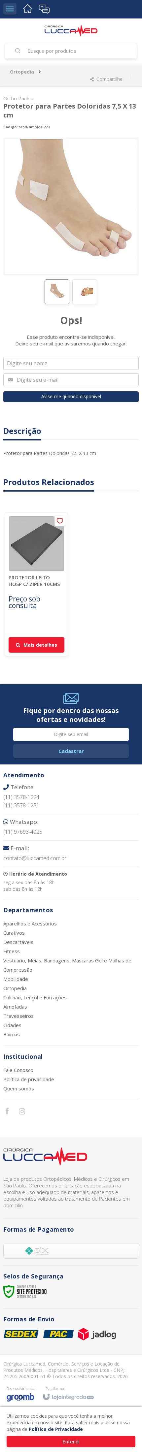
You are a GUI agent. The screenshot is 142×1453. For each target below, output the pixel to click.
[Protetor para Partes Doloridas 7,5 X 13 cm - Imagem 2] (84, 291)
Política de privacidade (28, 1079)
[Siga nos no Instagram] (21, 1112)
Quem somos (18, 1088)
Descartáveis (18, 942)
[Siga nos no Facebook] (7, 1112)
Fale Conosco (18, 1070)
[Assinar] (71, 751)
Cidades (12, 1025)
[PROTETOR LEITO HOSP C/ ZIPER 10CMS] (36, 584)
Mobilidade (15, 979)
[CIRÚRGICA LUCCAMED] (71, 30)
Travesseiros (18, 1016)
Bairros (11, 1034)
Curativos (14, 932)
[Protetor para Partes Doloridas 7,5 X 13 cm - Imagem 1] (57, 291)
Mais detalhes (40, 645)
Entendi (71, 1441)
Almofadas (15, 1006)
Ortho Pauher (18, 98)
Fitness (11, 951)
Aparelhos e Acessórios (30, 923)
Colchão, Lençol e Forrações (35, 997)
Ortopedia (22, 72)
